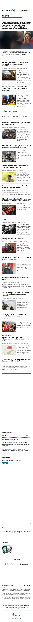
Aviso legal (19, 605)
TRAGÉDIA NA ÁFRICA (6, 335)
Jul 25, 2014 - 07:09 (21, 363)
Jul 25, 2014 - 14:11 (20, 190)
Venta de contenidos (12, 605)
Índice (19, 609)
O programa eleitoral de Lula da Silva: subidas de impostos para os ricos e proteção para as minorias (16, 444)
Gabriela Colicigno (6, 203)
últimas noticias (7, 432)
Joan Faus (4, 262)
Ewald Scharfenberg (7, 68)
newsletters (6, 457)
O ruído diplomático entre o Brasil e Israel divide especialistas (15, 186)
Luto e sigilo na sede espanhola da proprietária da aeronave (14, 315)
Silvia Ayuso (4, 93)
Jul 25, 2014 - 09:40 (14, 282)
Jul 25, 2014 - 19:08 (16, 114)
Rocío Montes (5, 241)
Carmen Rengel (5, 150)
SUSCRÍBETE (24, 10)
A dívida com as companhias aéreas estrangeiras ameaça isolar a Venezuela (15, 64)
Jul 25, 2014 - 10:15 (22, 241)
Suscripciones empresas (10, 609)
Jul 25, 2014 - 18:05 (19, 127)
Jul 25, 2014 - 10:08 (18, 262)
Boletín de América (8, 527)
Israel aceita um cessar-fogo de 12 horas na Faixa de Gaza (16, 123)
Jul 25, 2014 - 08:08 (22, 343)
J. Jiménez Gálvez (6, 318)
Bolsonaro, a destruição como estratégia (16, 436)
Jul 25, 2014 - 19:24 (18, 93)
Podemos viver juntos (9, 111)
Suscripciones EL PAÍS (23, 607)
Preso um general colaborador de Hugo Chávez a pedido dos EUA (16, 360)
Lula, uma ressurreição (12, 439)
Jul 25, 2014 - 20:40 (19, 51)
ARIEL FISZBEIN (5, 282)
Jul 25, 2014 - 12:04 (19, 222)
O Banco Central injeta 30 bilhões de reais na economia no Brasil (15, 166)
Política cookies (25, 605)
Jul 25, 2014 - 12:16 (21, 203)
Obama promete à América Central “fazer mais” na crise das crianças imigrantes (15, 88)
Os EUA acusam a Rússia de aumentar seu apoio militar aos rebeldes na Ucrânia (16, 294)
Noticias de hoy (24, 609)
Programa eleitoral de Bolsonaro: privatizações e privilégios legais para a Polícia (15, 449)
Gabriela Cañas (5, 343)
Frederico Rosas (6, 190)
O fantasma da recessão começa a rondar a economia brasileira (16, 25)
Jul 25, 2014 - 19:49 (21, 68)
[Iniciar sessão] (30, 10)
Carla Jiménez (5, 51)
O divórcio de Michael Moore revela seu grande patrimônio (16, 258)
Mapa (16, 607)
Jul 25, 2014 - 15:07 (18, 170)
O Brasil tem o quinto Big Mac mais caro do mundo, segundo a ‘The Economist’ (16, 200)
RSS (17, 609)
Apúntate (4, 463)
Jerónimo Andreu (15, 318)
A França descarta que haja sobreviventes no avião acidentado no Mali (15, 339)
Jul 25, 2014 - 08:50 (18, 298)
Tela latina (5, 219)
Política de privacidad (9, 607)
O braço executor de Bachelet (12, 239)
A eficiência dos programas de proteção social (16, 278)
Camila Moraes (5, 222)
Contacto (5, 605)
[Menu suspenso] (3, 10)
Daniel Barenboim (6, 114)
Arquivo (4, 542)
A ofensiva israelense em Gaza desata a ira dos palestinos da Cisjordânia (16, 146)
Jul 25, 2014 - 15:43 (19, 150)
